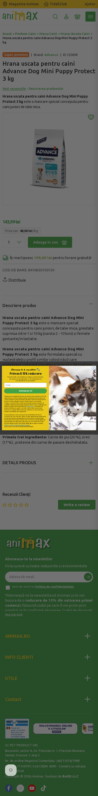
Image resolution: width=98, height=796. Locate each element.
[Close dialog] (93, 368)
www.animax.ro (30, 406)
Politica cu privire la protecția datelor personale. (17, 425)
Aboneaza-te (25, 390)
